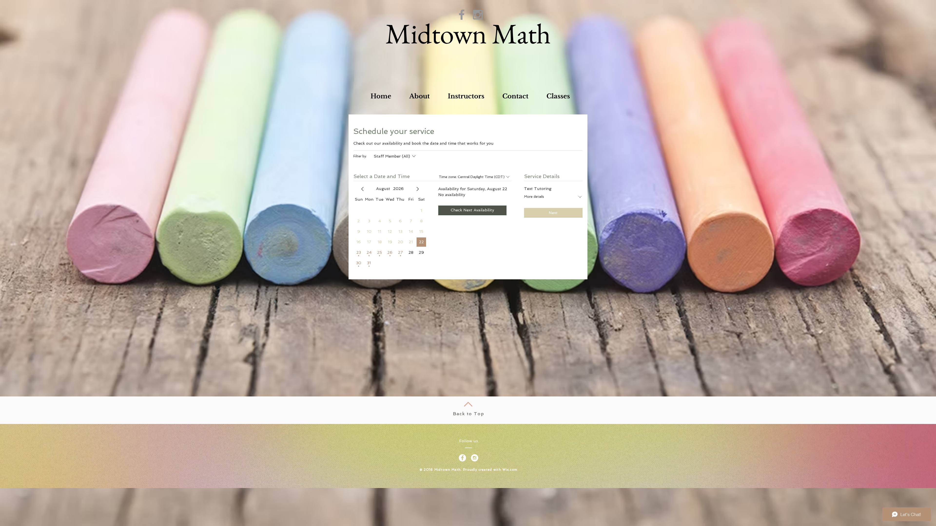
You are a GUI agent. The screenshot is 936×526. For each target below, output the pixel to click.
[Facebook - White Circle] (462, 457)
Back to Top (468, 413)
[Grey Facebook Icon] (461, 14)
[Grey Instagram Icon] (478, 14)
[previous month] (362, 189)
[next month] (417, 189)
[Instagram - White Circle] (474, 457)
